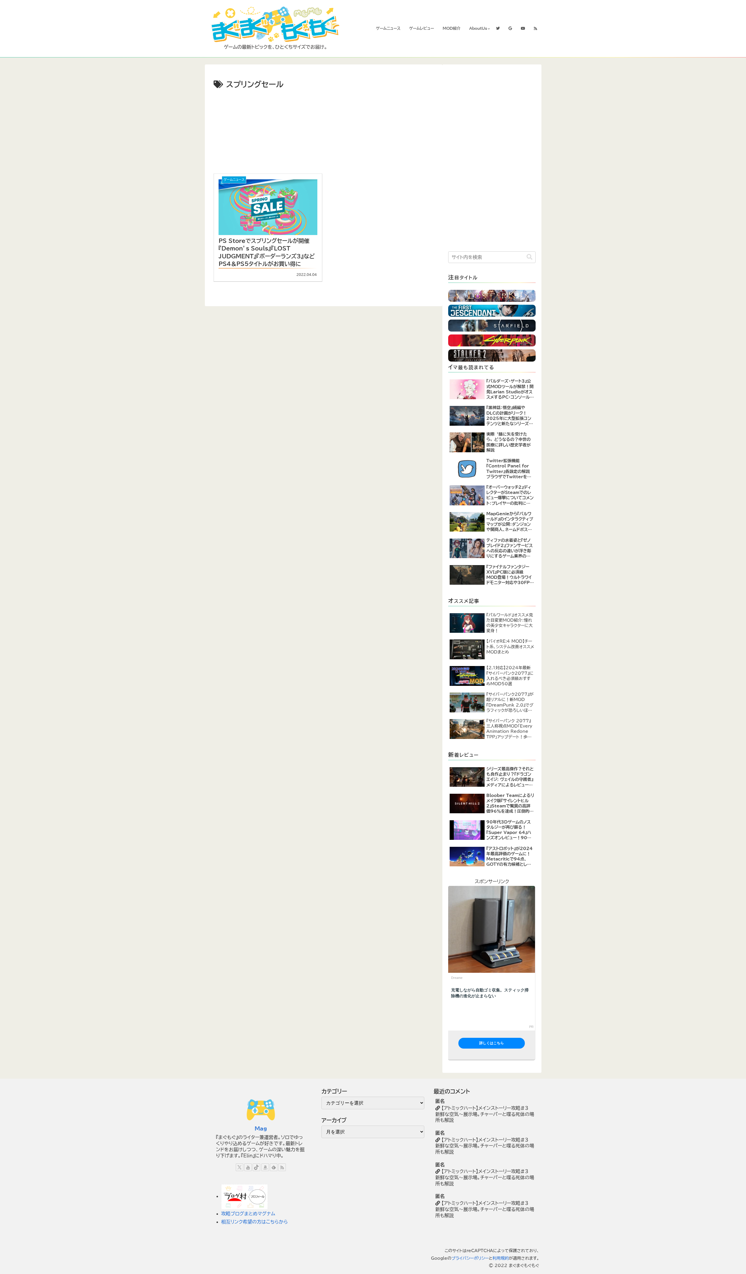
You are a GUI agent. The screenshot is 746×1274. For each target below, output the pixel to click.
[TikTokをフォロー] (256, 1167)
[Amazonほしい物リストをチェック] (265, 1167)
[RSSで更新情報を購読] (282, 1167)
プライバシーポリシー (470, 1258)
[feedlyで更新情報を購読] (273, 1167)
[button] (529, 257)
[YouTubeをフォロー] (248, 1167)
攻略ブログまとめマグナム (248, 1213)
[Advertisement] (272, 130)
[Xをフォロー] (239, 1167)
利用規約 (500, 1258)
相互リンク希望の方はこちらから (254, 1221)
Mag (261, 1128)
